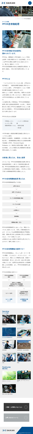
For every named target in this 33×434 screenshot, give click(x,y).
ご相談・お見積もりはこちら (14, 407)
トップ (16, 18)
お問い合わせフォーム (12, 417)
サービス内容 (21, 18)
